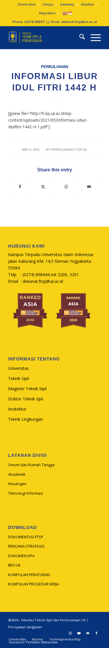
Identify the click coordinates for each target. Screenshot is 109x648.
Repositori (47, 13)
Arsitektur (17, 409)
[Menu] (93, 37)
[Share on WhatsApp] (66, 186)
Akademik (17, 474)
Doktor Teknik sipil (25, 399)
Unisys (48, 4)
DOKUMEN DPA (21, 555)
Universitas (27, 4)
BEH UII (14, 565)
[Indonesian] (70, 13)
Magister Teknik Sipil (27, 388)
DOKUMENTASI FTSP (25, 536)
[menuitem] (27, 4)
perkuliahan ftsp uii (69, 149)
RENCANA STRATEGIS (26, 546)
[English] (65, 13)
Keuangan (17, 483)
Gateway (67, 4)
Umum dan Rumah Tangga (31, 464)
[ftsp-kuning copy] (45, 37)
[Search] (79, 37)
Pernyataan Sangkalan (25, 627)
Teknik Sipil (18, 378)
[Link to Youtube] (79, 633)
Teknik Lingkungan (25, 419)
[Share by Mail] (89, 186)
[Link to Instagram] (70, 633)
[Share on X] (43, 186)
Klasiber (87, 4)
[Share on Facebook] (19, 186)
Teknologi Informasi (25, 493)
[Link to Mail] (87, 633)
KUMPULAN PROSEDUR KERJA (33, 584)
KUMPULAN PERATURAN (29, 574)
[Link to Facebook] (96, 633)
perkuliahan (54, 67)
